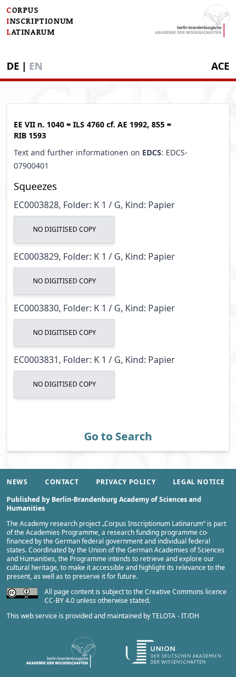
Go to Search (118, 436)
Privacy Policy (125, 481)
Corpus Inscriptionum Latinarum (153, 523)
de (13, 65)
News (17, 481)
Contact (61, 481)
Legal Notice (199, 481)
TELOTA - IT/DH (175, 615)
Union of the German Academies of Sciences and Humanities (115, 554)
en (36, 65)
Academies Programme (62, 532)
